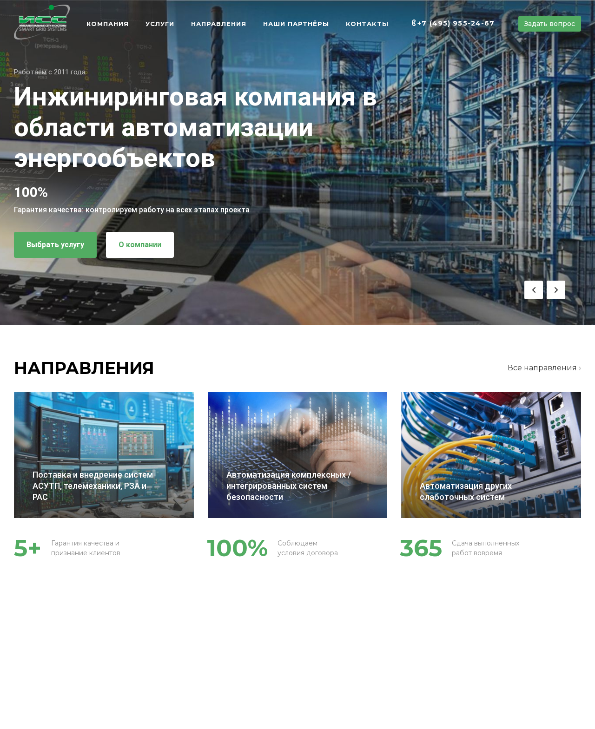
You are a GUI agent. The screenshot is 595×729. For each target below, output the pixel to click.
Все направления (543, 367)
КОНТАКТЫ (367, 23)
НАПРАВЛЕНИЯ (218, 23)
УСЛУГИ (159, 23)
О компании (140, 244)
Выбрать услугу (55, 244)
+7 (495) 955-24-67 (456, 23)
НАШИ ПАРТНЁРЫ (296, 23)
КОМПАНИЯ (107, 23)
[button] (533, 290)
